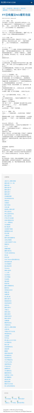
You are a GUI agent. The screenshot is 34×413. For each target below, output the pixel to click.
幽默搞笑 (5, 10)
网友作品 (23, 8)
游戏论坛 (7, 200)
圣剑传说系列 (8, 303)
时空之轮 (7, 257)
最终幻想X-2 (8, 307)
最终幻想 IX (17, 8)
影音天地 (7, 283)
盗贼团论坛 (7, 368)
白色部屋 (7, 336)
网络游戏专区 (8, 301)
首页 (4, 8)
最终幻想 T (7, 194)
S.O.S (6, 246)
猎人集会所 (7, 227)
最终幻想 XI (8, 299)
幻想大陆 (7, 329)
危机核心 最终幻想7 (10, 209)
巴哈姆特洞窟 (8, 196)
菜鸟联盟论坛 (8, 355)
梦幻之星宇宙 (8, 216)
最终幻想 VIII (8, 187)
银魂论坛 (7, 244)
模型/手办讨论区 (9, 384)
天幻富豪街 (7, 224)
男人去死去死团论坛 (10, 386)
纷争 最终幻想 (8, 261)
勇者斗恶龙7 (21, 398)
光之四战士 (7, 275)
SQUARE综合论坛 (9, 198)
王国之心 (7, 309)
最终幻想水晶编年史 (10, 237)
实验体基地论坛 (9, 346)
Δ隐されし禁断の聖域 (10, 181)
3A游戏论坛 (8, 325)
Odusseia (7, 268)
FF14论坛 (13, 402)
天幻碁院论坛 (8, 370)
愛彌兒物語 (7, 248)
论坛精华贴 (9, 8)
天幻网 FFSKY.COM (8, 2)
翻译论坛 (7, 288)
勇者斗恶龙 (7, 312)
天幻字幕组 (7, 277)
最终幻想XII (8, 314)
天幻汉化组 (8, 398)
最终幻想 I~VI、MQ (10, 183)
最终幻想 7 (7, 185)
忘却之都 (7, 207)
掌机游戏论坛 (8, 333)
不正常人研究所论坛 (10, 253)
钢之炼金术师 (8, 266)
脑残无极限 (7, 381)
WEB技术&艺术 (8, 290)
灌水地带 (7, 281)
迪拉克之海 (7, 379)
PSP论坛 (7, 338)
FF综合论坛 (8, 366)
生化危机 (7, 279)
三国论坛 (7, 235)
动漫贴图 (7, 320)
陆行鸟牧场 (7, 205)
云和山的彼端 (8, 240)
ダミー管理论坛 (9, 222)
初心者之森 (7, 296)
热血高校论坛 (8, 357)
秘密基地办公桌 (9, 231)
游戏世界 (7, 349)
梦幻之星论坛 (8, 211)
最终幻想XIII (8, 318)
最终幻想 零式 (20, 402)
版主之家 (7, 344)
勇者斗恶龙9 (8, 270)
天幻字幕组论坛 (9, 360)
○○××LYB (7, 272)
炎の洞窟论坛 (8, 342)
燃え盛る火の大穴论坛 (10, 340)
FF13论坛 (14, 398)
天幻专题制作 (8, 264)
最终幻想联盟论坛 (9, 285)
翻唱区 (6, 351)
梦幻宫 (6, 255)
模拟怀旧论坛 (8, 323)
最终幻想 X (7, 192)
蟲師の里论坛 (8, 251)
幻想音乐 (7, 203)
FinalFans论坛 (8, 362)
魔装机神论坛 (8, 373)
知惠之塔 (7, 292)
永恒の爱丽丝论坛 (9, 220)
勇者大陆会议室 (9, 353)
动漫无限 (7, 294)
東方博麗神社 (8, 377)
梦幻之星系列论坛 (9, 213)
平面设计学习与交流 (10, 331)
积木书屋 (7, 233)
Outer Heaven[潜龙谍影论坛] (12, 259)
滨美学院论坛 (8, 364)
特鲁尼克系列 (8, 316)
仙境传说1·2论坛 (9, 375)
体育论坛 (7, 305)
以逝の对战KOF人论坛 (10, 242)
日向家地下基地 (9, 229)
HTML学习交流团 (9, 218)
